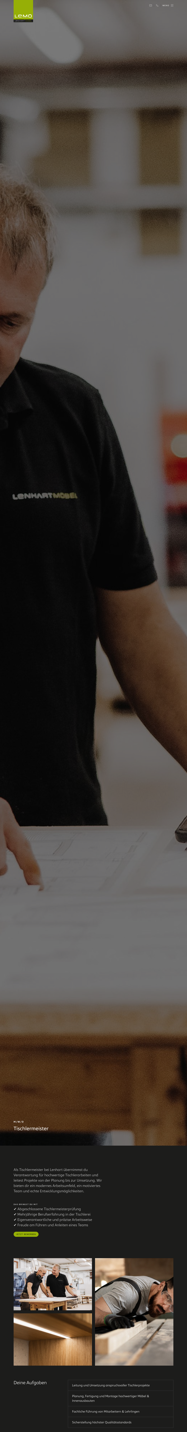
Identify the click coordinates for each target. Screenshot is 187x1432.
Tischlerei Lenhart (23, 11)
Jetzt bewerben (26, 1234)
